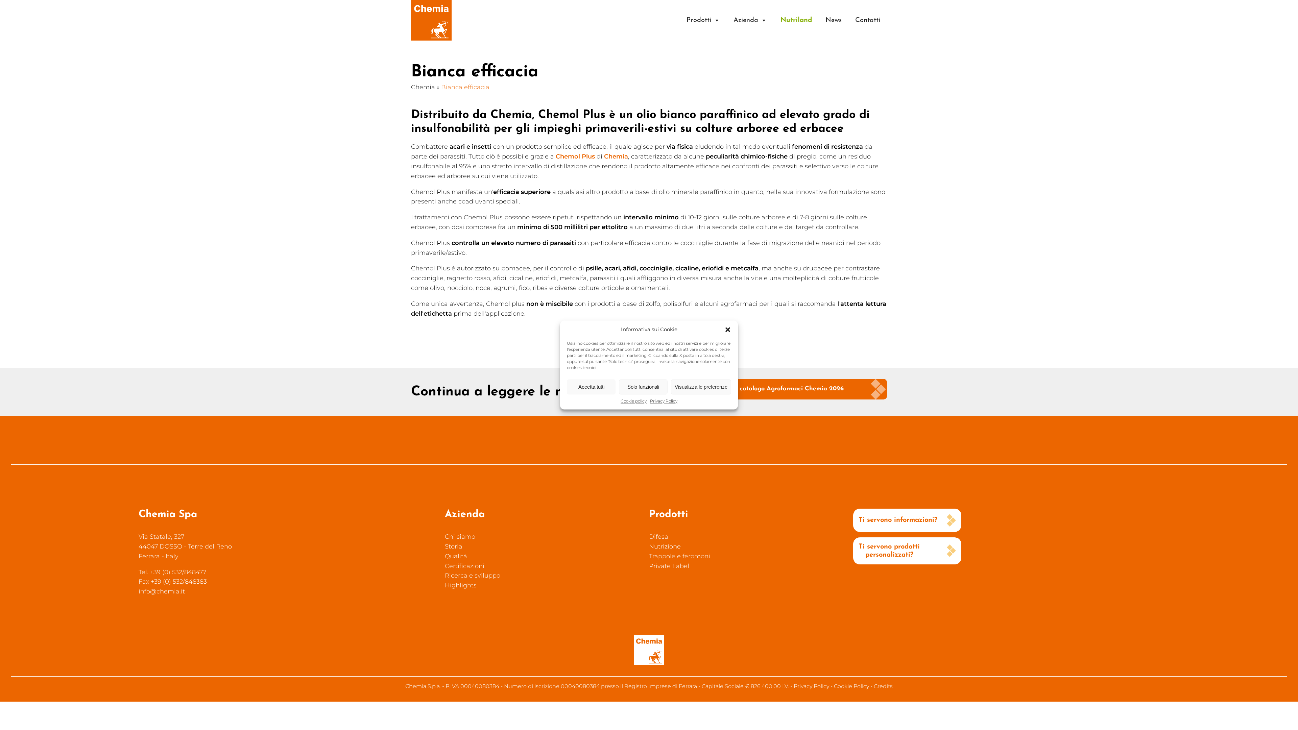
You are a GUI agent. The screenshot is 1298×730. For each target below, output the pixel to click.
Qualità (456, 556)
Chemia (423, 87)
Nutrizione (665, 546)
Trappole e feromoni (679, 556)
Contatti (867, 20)
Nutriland (796, 20)
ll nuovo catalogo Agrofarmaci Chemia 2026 (779, 389)
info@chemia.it (162, 591)
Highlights (461, 585)
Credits (883, 686)
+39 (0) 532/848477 (178, 572)
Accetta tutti (591, 387)
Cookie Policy (851, 686)
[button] (727, 329)
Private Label (669, 566)
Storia (453, 546)
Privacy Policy (663, 401)
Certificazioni (464, 566)
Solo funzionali (643, 387)
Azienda (746, 20)
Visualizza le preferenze (701, 387)
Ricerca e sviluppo (472, 575)
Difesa (658, 536)
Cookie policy (634, 401)
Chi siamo (460, 536)
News (833, 20)
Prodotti (699, 20)
